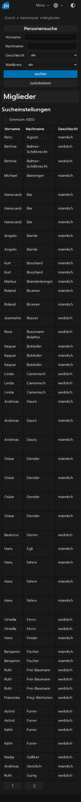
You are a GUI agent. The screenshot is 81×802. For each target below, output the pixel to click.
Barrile (32, 235)
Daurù (32, 401)
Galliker (33, 757)
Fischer (33, 651)
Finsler (32, 638)
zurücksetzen (40, 83)
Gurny (32, 775)
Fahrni (32, 562)
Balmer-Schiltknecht (37, 149)
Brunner (33, 290)
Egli (30, 548)
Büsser (32, 318)
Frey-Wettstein (39, 697)
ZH (6, 6)
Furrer (32, 711)
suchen (40, 74)
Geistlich (34, 766)
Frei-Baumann (38, 670)
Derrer (32, 535)
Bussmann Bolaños (35, 334)
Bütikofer (34, 346)
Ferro (31, 619)
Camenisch (36, 374)
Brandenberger (40, 281)
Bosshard (35, 263)
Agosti (32, 137)
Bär (29, 194)
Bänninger (35, 175)
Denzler (33, 458)
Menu (40, 5)
